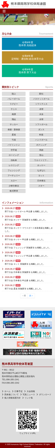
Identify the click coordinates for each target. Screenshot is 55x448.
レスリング (14, 165)
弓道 (14, 140)
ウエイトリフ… (41, 160)
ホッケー (41, 165)
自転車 (14, 160)
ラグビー (14, 104)
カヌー (14, 181)
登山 (41, 155)
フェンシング (14, 170)
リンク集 (29, 398)
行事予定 (18, 391)
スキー (41, 186)
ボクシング (41, 145)
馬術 (41, 150)
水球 (41, 119)
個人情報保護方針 (12, 398)
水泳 (41, 114)
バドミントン (14, 145)
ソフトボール (41, 124)
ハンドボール (41, 140)
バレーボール (14, 99)
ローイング (14, 155)
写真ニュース (29, 394)
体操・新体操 (14, 129)
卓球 (41, 109)
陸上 (14, 94)
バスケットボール (41, 99)
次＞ (31, 295)
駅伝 (41, 94)
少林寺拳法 (14, 186)
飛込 (14, 119)
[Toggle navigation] (5, 11)
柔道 (14, 135)
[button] (1, 19)
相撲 (14, 114)
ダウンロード (45, 394)
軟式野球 (14, 191)
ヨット (41, 175)
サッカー (14, 124)
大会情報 (31, 391)
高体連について (11, 394)
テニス (14, 109)
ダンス (41, 129)
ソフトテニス (41, 104)
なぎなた (41, 170)
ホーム (7, 391)
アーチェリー (14, 175)
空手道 (14, 150)
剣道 (41, 135)
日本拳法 (41, 181)
